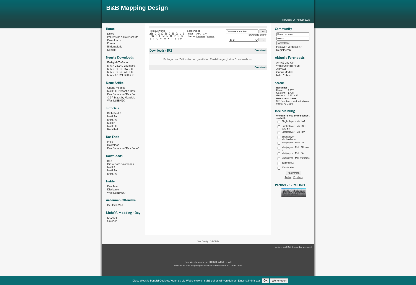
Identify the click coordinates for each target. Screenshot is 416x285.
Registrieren (283, 50)
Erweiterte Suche (257, 34)
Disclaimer (113, 189)
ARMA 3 (281, 68)
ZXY (205, 33)
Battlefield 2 (114, 113)
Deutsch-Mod (115, 205)
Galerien (112, 221)
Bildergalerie (114, 46)
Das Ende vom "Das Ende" (123, 148)
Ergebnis (298, 177)
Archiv (288, 177)
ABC (198, 33)
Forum (111, 43)
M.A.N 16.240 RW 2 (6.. (121, 68)
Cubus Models (284, 72)
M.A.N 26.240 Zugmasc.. (121, 65)
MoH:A (111, 122)
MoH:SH (112, 126)
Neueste (200, 36)
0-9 (180, 38)
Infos (110, 141)
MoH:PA (112, 119)
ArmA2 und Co (285, 62)
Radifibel (112, 129)
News (110, 33)
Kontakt (111, 49)
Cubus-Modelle (116, 87)
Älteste (210, 36)
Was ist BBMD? (116, 100)
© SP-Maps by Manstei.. (121, 97)
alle (151, 33)
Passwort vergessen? (289, 46)
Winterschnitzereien (288, 65)
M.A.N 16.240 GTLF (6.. (121, 72)
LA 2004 (112, 217)
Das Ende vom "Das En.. (121, 94)
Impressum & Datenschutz (122, 37)
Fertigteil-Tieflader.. (118, 62)
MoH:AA (112, 116)
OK (265, 280)
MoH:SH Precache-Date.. (122, 91)
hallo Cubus (283, 75)
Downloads (114, 40)
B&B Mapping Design (137, 7)
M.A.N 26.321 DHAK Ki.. (121, 75)
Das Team (113, 186)
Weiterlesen (279, 280)
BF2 (109, 160)
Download (113, 145)
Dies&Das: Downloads (120, 163)
